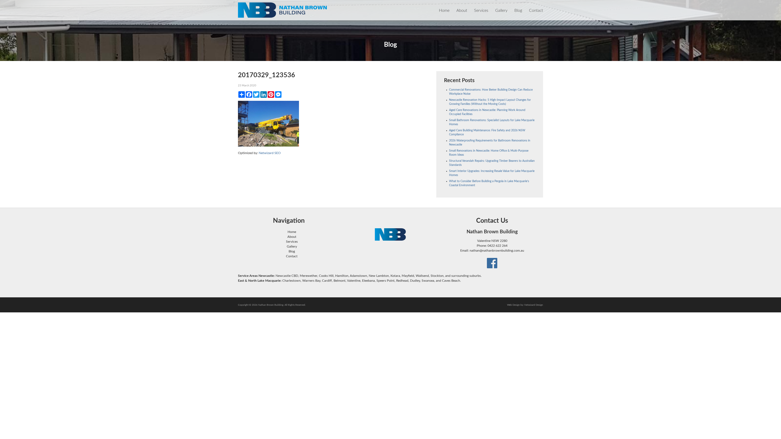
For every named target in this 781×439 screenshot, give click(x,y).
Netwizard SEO (270, 153)
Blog (518, 11)
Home (444, 11)
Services (481, 11)
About (461, 11)
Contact (536, 11)
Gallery (501, 11)
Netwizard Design (533, 305)
